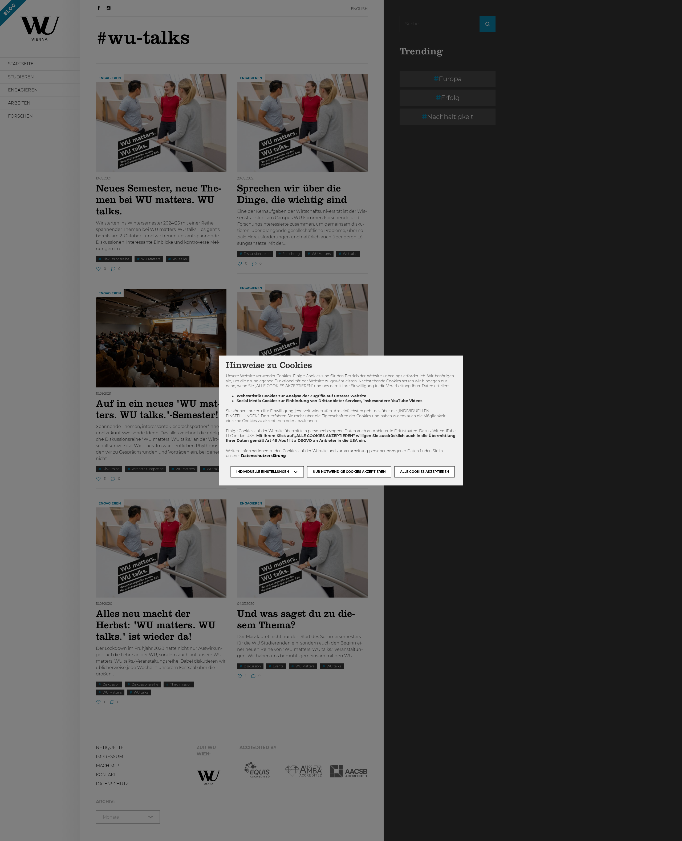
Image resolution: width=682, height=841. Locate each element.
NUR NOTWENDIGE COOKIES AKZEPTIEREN (349, 472)
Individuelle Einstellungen (262, 472)
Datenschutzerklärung (263, 455)
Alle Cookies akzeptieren (424, 472)
